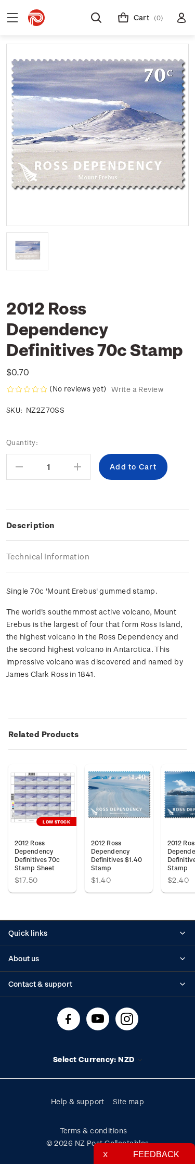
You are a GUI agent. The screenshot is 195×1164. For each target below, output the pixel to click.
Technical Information (47, 556)
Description (30, 525)
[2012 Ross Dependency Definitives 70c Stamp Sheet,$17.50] (42, 798)
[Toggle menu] (12, 17)
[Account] (181, 17)
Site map (129, 1101)
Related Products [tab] (43, 734)
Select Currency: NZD (94, 1059)
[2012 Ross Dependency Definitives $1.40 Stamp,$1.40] (118, 798)
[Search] (96, 17)
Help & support (78, 1101)
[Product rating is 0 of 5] (27, 389)
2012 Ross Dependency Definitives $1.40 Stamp (116, 855)
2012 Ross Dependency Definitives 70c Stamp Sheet (37, 855)
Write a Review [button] (137, 389)
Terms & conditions (93, 1130)
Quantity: (22, 442)
